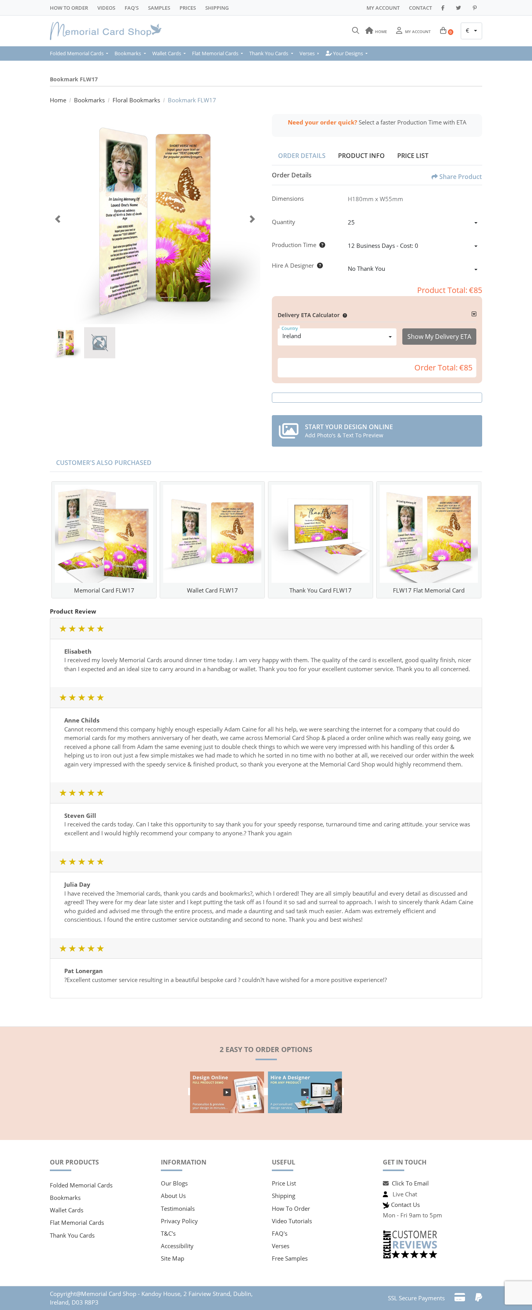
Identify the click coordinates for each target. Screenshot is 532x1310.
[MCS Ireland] (108, 31)
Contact (420, 7)
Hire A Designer (293, 265)
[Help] (320, 245)
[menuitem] (80, 53)
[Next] (252, 219)
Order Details (302, 155)
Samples (159, 7)
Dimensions (288, 198)
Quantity (283, 222)
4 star (90, 628)
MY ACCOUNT (383, 7)
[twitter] (460, 7)
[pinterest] (476, 7)
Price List (412, 155)
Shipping (217, 7)
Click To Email (410, 1183)
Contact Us (405, 1204)
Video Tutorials (292, 1221)
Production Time (294, 245)
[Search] (355, 31)
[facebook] (444, 7)
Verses (280, 1246)
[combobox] (471, 31)
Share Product (460, 176)
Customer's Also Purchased (103, 462)
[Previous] (57, 219)
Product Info (361, 155)
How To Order (69, 7)
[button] (343, 315)
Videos (106, 7)
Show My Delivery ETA (439, 336)
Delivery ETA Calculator (309, 315)
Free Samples (290, 1258)
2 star (72, 628)
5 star (100, 628)
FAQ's (279, 1233)
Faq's (132, 7)
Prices (188, 7)
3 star (81, 628)
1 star (62, 628)
